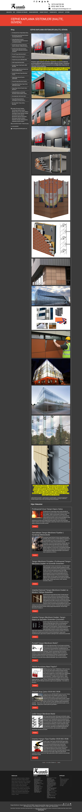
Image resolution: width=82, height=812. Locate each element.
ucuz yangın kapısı (36, 808)
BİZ (14, 12)
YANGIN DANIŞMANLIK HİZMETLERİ (38, 787)
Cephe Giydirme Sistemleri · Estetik (38, 497)
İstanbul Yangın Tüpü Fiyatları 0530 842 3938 (51, 797)
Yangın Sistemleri (37, 777)
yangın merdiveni (43, 808)
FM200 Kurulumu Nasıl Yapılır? (18, 56)
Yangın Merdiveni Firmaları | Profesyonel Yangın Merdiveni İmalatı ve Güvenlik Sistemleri (20, 41)
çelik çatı (49, 808)
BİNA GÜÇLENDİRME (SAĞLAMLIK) (38, 782)
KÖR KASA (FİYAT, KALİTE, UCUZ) (37, 779)
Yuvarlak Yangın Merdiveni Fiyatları (19, 81)
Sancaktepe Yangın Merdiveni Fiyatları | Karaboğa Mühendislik (51, 780)
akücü (47, 808)
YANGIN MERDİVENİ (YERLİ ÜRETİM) (37, 792)
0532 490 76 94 (57, 6)
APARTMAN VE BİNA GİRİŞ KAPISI (38, 789)
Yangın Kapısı (12, 808)
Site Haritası (41, 810)
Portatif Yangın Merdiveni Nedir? (19, 54)
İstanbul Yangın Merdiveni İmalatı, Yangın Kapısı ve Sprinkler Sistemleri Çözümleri (20, 50)
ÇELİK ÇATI (61, 12)
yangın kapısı (63, 808)
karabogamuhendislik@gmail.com (61, 9)
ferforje (37, 809)
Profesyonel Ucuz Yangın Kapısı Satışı (20, 32)
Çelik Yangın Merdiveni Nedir (18, 62)
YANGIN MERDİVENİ (33, 12)
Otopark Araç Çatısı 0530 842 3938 (19, 59)
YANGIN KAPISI (53, 12)
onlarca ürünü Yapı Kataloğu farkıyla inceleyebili (48, 499)
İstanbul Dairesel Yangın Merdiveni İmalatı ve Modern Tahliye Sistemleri (51, 786)
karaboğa (59, 808)
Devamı (35, 526)
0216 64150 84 (58, 4)
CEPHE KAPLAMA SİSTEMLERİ (37, 786)
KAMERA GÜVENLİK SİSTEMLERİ (37, 790)
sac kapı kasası (54, 808)
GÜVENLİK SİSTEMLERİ (21, 12)
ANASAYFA (9, 12)
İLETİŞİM (67, 12)
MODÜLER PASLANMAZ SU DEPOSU (38, 781)
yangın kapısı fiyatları (29, 808)
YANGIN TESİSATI (44, 12)
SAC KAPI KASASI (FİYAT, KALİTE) (38, 784)
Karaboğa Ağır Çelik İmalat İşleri (19, 96)
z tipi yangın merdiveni (18, 123)
